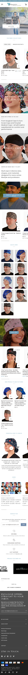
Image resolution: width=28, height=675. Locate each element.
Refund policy (16, 668)
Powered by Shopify (6, 670)
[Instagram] (10, 656)
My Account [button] (4, 619)
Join (23, 524)
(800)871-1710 (18, 554)
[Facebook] (2, 656)
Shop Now (11, 26)
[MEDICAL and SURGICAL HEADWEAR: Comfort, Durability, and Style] (14, 98)
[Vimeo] (13, 656)
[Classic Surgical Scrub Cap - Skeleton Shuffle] (11, 221)
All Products (4, 640)
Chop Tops (14, 332)
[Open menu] (3, 4)
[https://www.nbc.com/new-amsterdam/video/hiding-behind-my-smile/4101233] (12, 569)
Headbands (4, 635)
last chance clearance (14, 587)
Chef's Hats (4, 638)
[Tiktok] (4, 656)
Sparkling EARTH (7, 667)
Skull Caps (3, 631)
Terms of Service (6, 668)
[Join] (25, 610)
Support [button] (3, 645)
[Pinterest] (7, 656)
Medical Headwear (6, 628)
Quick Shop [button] (4, 624)
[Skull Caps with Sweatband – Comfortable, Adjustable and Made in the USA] (14, 148)
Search (18, 667)
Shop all (14, 584)
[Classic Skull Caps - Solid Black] (11, 59)
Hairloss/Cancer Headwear (8, 633)
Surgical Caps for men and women (14, 195)
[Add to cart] (19, 66)
